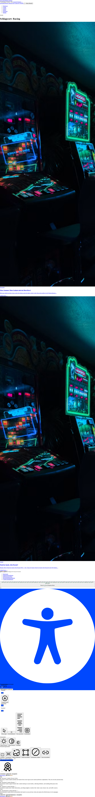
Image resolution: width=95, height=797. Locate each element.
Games (4, 8)
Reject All (9, 773)
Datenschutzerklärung (8, 575)
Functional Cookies (6, 782)
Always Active (14, 778)
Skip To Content (4, 758)
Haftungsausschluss (7, 576)
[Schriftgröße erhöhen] (2, 687)
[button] (0, 588)
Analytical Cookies (5, 786)
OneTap (9, 686)
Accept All (14, 773)
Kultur (4, 10)
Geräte (4, 7)
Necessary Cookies (5, 778)
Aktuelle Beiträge (18, 2)
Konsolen (5, 11)
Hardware (5, 6)
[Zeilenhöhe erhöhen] (2, 705)
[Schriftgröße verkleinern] (2, 693)
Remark (13, 782)
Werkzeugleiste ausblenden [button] (6, 689)
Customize (3, 773)
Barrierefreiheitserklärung (9, 578)
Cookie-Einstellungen (8, 579)
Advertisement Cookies (6, 790)
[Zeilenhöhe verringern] (2, 711)
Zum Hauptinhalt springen (6, 0)
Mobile (4, 12)
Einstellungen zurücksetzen (6, 760)
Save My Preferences (11, 794)
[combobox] (47, 584)
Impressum (5, 574)
